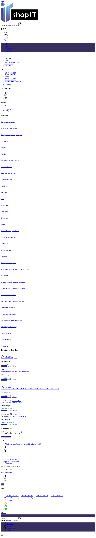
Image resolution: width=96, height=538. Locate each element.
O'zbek (8, 106)
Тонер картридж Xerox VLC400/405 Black (14, 416)
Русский (3, 106)
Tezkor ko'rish (7, 356)
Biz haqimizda (8, 64)
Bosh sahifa (7, 58)
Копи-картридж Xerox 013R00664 (11, 402)
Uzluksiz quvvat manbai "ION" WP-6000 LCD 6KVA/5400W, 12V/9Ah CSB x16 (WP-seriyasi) (30, 389)
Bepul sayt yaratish (6, 472)
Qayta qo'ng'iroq (6, 84)
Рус (2, 1)
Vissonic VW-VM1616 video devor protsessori (15, 371)
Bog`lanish (7, 65)
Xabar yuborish (12, 410)
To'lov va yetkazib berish (11, 62)
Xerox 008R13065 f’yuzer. (9, 358)
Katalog (6, 60)
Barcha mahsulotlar (13, 25)
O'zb (4, 1)
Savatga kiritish (11, 366)
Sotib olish (4, 366)
